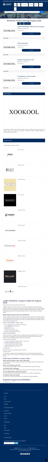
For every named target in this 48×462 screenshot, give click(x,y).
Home (5, 396)
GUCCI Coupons (21, 194)
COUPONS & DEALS (24, 4)
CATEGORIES (31, 4)
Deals (21, 23)
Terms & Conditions (7, 413)
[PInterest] (25, 454)
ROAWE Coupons (21, 165)
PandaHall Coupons (21, 210)
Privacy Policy (6, 410)
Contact (5, 415)
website (12, 327)
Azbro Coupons (21, 149)
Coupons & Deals (7, 401)
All (18, 23)
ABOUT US (36, 4)
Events (5, 427)
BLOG (15, 8)
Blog (5, 425)
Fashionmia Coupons (22, 240)
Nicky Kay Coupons (21, 179)
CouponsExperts (17, 346)
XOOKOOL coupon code (17, 306)
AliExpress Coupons (21, 255)
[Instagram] (27, 454)
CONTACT (41, 4)
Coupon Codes (27, 23)
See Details (5, 38)
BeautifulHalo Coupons (22, 286)
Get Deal (31, 33)
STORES (19, 4)
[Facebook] (21, 454)
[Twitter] (23, 454)
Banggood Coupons (21, 271)
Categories (6, 404)
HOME (15, 4)
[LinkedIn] (29, 454)
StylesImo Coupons (21, 225)
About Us (5, 418)
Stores (5, 399)
